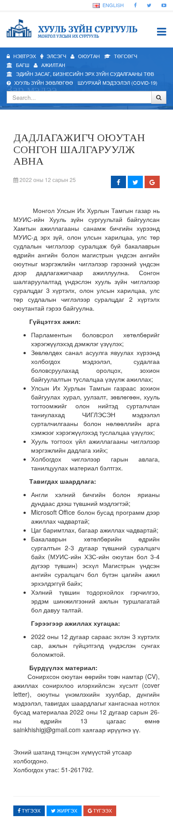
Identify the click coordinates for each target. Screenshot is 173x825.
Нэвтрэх (24, 55)
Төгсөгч (125, 55)
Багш (22, 64)
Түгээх (30, 810)
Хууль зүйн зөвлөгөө (43, 82)
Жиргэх (66, 810)
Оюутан (88, 55)
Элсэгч (55, 55)
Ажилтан (52, 64)
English (112, 4)
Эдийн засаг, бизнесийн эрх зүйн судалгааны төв (84, 73)
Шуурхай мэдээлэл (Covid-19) (117, 82)
